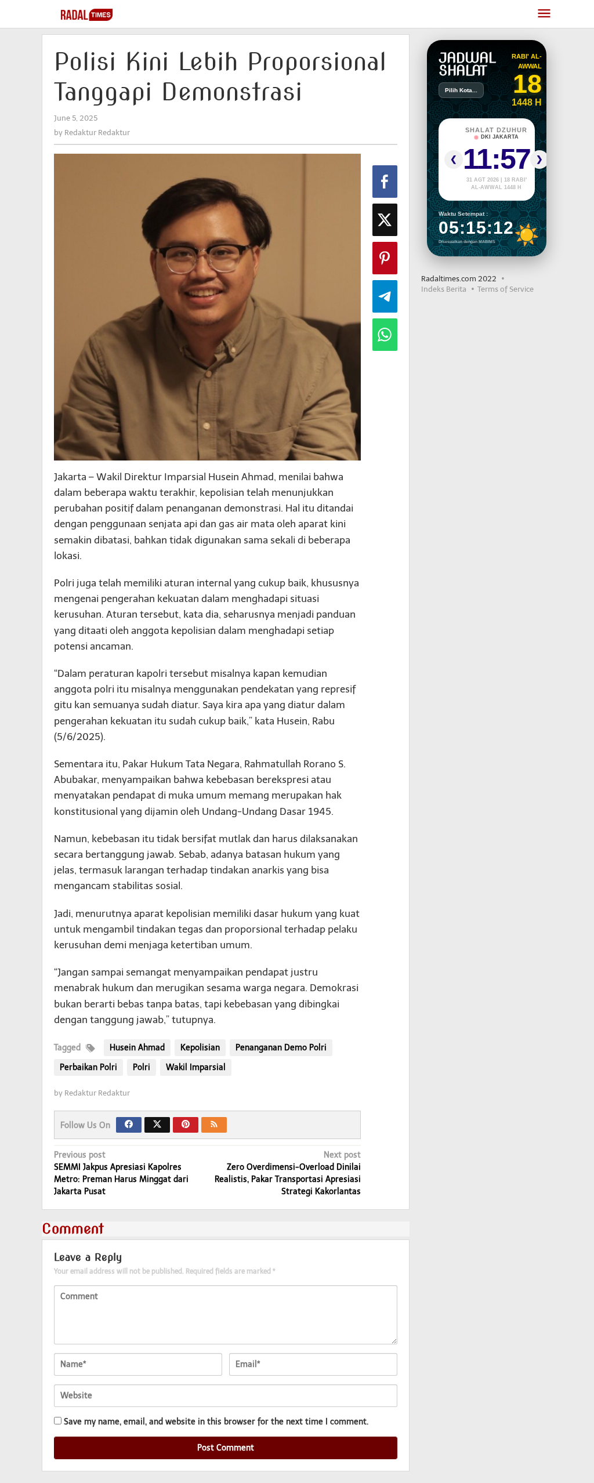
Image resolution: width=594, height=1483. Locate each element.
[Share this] (384, 181)
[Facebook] (129, 1125)
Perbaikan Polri (88, 1067)
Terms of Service (505, 289)
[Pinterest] (185, 1125)
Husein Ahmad (137, 1048)
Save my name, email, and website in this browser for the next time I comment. (216, 1422)
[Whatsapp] (384, 334)
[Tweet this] (384, 220)
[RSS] (214, 1125)
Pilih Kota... (461, 90)
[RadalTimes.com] (88, 14)
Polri (141, 1067)
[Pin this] (384, 258)
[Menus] (544, 14)
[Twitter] (157, 1125)
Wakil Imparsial (196, 1067)
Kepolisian (200, 1048)
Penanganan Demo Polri (281, 1048)
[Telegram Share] (384, 296)
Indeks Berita (443, 289)
